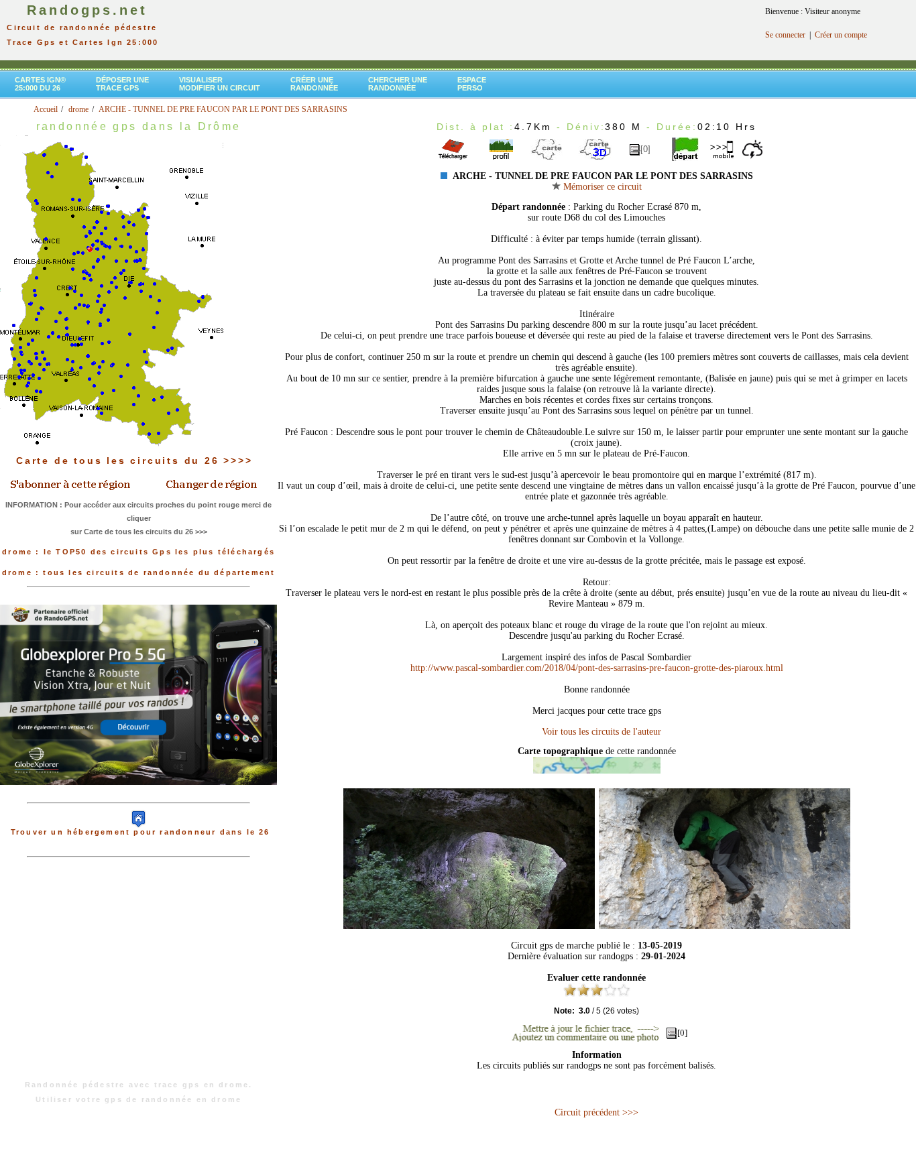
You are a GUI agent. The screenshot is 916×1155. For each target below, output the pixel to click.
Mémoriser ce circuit (601, 187)
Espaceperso (471, 84)
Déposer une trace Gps (122, 84)
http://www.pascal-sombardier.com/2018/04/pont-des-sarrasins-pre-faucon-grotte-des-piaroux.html (596, 668)
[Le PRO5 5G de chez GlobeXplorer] (138, 795)
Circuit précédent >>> (596, 1112)
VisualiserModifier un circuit (219, 84)
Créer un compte (841, 35)
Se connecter (785, 35)
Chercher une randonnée (397, 84)
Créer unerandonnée (314, 84)
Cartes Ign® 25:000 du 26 (40, 84)
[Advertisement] (138, 975)
